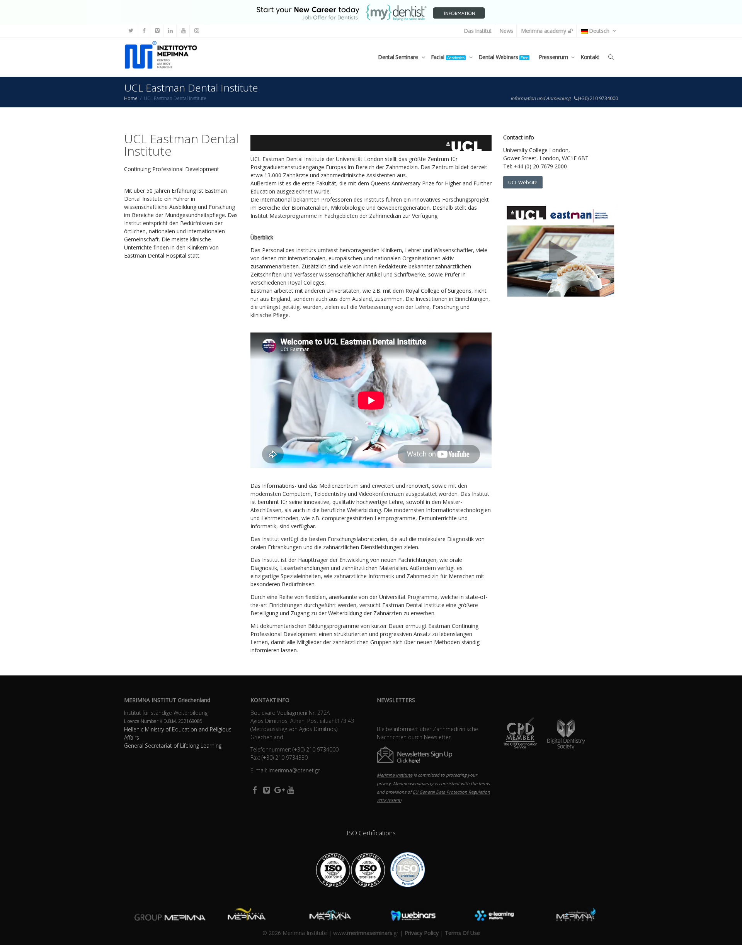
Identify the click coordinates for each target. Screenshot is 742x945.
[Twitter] (130, 30)
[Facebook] (144, 30)
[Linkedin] (170, 30)
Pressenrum (554, 57)
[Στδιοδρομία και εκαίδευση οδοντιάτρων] (371, 11)
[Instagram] (196, 30)
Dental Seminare (399, 57)
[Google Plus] (278, 789)
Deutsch (599, 30)
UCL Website (523, 182)
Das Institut (478, 30)
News (506, 30)
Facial (448, 57)
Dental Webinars (503, 57)
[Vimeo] (157, 30)
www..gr (365, 933)
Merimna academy (544, 30)
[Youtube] (183, 30)
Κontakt (589, 57)
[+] (165, 916)
